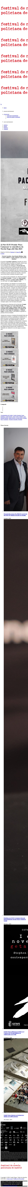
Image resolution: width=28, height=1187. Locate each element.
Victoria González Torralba (15, 419)
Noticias (12, 252)
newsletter (8, 98)
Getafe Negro (9, 416)
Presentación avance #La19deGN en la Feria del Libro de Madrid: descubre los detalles (15, 514)
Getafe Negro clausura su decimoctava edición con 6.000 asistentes (14, 1116)
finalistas (3, 416)
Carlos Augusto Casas (18, 415)
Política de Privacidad (18, 1178)
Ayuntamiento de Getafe (7, 415)
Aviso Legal (10, 1178)
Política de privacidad (12, 1185)
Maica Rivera (12, 418)
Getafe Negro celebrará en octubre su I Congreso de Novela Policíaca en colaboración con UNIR (14, 1033)
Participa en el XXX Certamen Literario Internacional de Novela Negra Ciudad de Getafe (15, 919)
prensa (3, 98)
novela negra (19, 418)
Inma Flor (18, 252)
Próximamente (4, 100)
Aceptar (5, 1185)
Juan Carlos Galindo (18, 416)
